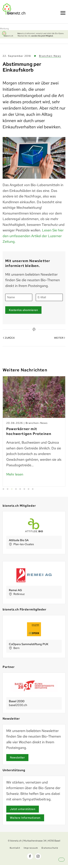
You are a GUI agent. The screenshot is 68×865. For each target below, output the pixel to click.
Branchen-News (50, 55)
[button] (64, 862)
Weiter (58, 337)
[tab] (3, 489)
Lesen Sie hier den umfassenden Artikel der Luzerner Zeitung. (33, 236)
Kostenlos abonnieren (23, 310)
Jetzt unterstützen (22, 809)
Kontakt (15, 847)
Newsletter (17, 757)
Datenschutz (49, 847)
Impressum (31, 847)
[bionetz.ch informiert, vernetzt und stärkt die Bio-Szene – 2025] (34, 34)
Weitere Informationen (25, 818)
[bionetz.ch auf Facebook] (30, 856)
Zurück (10, 337)
